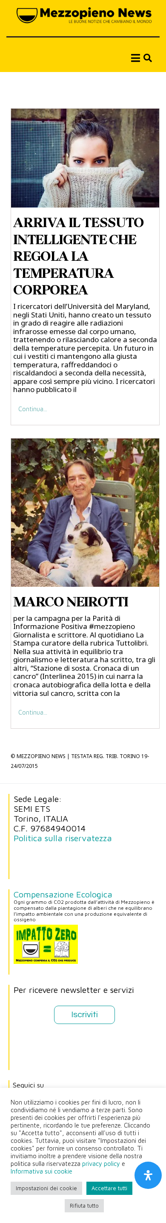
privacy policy (101, 1163)
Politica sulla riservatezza (63, 838)
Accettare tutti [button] (109, 1188)
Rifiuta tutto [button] (84, 1205)
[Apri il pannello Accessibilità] (148, 1175)
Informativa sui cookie (41, 1171)
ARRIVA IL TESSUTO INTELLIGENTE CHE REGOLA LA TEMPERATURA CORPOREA (78, 256)
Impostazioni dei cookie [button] (46, 1188)
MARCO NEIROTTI (70, 602)
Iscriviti (84, 1014)
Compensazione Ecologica (63, 894)
